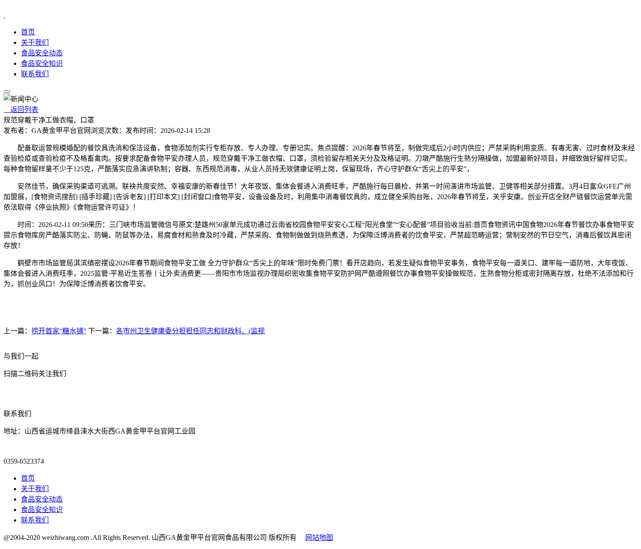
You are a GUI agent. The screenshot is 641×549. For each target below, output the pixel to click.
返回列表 (20, 109)
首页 (28, 32)
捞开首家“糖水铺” (58, 331)
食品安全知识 (42, 63)
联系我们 (35, 74)
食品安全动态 (42, 53)
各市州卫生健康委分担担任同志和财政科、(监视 (190, 331)
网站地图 (319, 537)
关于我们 (35, 42)
